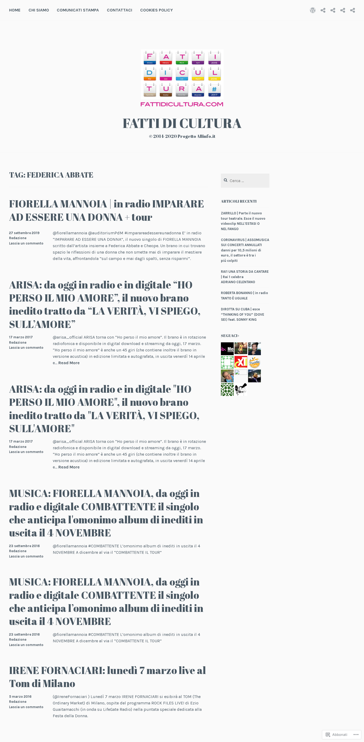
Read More (69, 363)
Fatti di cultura (182, 123)
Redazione (17, 238)
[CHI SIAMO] (323, 10)
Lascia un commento (26, 243)
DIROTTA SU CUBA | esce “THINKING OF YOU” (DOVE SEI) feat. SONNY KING (242, 314)
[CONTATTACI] (342, 10)
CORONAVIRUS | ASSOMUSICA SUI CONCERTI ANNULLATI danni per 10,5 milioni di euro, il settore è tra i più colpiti (245, 250)
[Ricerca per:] (245, 181)
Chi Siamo (39, 10)
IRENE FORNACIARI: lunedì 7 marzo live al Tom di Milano (107, 676)
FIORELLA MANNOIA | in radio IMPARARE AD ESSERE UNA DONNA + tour (106, 210)
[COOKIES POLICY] (352, 10)
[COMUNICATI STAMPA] (332, 10)
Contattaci (119, 10)
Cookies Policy (156, 10)
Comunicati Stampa (78, 10)
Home (15, 10)
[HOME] (313, 10)
